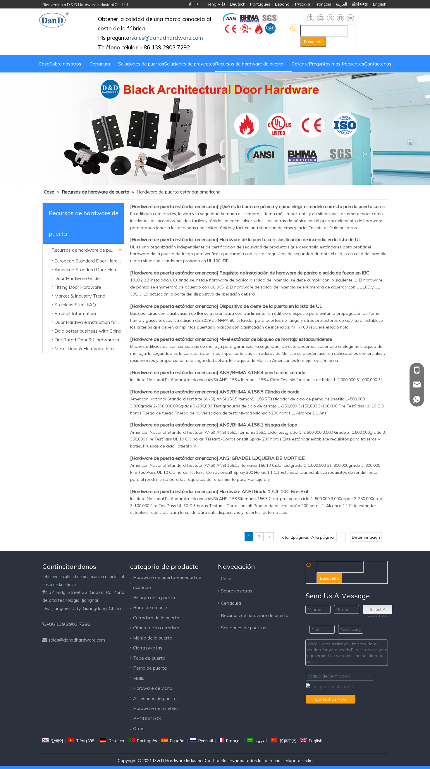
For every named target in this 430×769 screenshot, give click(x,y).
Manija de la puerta (152, 638)
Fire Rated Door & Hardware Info (88, 340)
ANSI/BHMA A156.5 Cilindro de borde (259, 392)
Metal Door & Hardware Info (84, 348)
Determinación (366, 537)
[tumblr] (310, 18)
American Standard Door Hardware (89, 269)
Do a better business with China (87, 331)
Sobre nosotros (236, 591)
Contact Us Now (331, 699)
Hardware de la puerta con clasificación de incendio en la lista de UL (290, 239)
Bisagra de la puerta (154, 597)
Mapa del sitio (299, 760)
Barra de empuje (150, 607)
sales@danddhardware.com (76, 640)
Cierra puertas (147, 648)
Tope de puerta (149, 658)
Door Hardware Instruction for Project (89, 322)
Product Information (75, 313)
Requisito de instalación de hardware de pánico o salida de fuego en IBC (294, 273)
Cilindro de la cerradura (156, 627)
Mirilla (139, 678)
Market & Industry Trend (79, 296)
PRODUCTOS (147, 718)
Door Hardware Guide (77, 278)
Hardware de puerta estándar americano (174, 206)
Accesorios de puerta (155, 698)
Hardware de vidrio (152, 688)
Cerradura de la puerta (156, 618)
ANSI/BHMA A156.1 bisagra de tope (258, 425)
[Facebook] (340, 18)
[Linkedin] (320, 18)
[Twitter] (330, 18)
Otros (139, 728)
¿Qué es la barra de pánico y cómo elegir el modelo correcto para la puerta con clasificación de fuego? (324, 206)
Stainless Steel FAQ (75, 304)
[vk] (350, 18)
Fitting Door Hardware (77, 287)
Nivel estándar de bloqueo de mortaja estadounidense (275, 339)
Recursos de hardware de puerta (85, 250)
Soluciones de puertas (243, 627)
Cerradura (231, 603)
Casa (226, 578)
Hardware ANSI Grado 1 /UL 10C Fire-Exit (264, 491)
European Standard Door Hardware (89, 261)
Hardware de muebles (156, 708)
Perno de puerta (150, 668)
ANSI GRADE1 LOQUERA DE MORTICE (262, 458)
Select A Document (378, 610)
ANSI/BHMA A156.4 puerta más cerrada (262, 372)
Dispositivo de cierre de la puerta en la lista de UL (270, 306)
